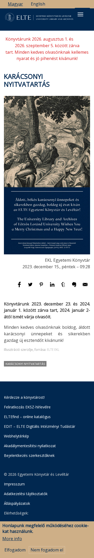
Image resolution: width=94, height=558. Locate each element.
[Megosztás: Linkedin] (52, 287)
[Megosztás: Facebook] (19, 287)
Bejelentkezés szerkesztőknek (29, 455)
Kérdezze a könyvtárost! (24, 397)
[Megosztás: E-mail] (85, 287)
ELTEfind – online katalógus (27, 416)
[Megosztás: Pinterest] (41, 287)
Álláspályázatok (17, 503)
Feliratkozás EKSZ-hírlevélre (27, 406)
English (38, 4)
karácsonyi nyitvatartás (25, 364)
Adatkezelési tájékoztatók (26, 493)
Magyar (15, 4)
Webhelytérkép (16, 436)
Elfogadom (15, 550)
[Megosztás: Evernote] (74, 287)
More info (12, 538)
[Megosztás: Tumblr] (63, 287)
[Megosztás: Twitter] (30, 287)
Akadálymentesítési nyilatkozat (30, 445)
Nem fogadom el (47, 550)
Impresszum (14, 484)
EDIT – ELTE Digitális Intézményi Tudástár (39, 426)
